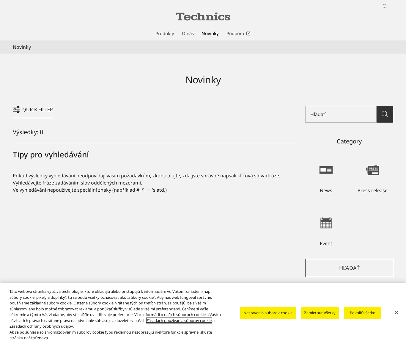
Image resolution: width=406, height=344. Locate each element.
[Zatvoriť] (396, 312)
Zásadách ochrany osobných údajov (41, 326)
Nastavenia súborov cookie (267, 312)
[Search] (385, 114)
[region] (203, 313)
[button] (326, 176)
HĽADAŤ (349, 267)
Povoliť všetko (363, 312)
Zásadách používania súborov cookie (179, 320)
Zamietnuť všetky (320, 312)
